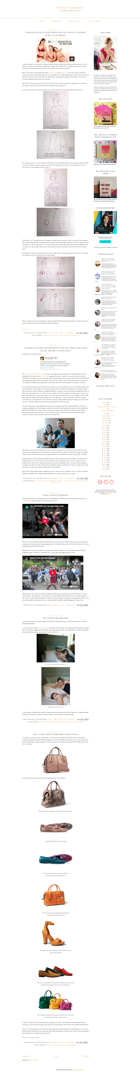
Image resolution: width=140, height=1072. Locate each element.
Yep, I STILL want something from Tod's (56, 734)
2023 (105, 430)
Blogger (109, 493)
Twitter (57, 483)
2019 (105, 439)
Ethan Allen (44, 722)
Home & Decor (66, 722)
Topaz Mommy (94, 21)
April (106, 416)
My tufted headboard (55, 618)
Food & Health (40, 481)
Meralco (61, 481)
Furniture (54, 722)
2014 (105, 450)
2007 (105, 466)
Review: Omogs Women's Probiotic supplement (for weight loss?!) (108, 321)
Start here (56, 21)
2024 (105, 428)
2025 (105, 425)
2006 (105, 469)
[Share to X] (83, 333)
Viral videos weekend (55, 495)
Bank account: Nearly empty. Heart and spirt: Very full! (108, 260)
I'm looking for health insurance (35, 374)
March (106, 418)
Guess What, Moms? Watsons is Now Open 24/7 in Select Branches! (109, 333)
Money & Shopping (69, 1045)
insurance (52, 481)
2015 (105, 448)
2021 (105, 434)
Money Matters (72, 481)
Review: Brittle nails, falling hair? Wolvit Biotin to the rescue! (108, 359)
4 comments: (70, 1042)
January (106, 422)
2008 (105, 464)
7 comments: (69, 333)
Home (41, 21)
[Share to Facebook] (85, 333)
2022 (105, 432)
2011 (105, 457)
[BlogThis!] (81, 333)
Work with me (75, 21)
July (106, 404)
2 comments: (70, 605)
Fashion (46, 335)
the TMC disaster (44, 376)
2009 (105, 462)
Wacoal (76, 335)
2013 (105, 453)
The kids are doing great (107, 410)
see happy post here (43, 628)
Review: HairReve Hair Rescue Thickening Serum (109, 371)
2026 (105, 402)
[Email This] (80, 333)
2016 (105, 446)
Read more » (25, 329)
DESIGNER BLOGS (78, 1070)
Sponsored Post (65, 335)
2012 (105, 455)
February (106, 420)
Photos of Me (78, 722)
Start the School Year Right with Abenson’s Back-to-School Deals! (108, 273)
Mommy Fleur (64, 73)
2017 (105, 444)
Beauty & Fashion (53, 1045)
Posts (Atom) (33, 1060)
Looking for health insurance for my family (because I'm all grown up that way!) (55, 349)
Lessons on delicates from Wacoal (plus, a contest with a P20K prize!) (55, 33)
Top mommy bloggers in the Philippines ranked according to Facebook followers (108, 346)
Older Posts (86, 1056)
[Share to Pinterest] (87, 333)
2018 (105, 441)
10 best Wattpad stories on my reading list (108, 297)
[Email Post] (77, 333)
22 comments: (70, 478)
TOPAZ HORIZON (70, 7)
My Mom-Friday (52, 73)
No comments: (70, 719)
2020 (105, 437)
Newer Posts (25, 1056)
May (106, 413)
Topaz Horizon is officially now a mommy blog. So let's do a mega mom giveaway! (108, 286)
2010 (105, 459)
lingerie (54, 335)
